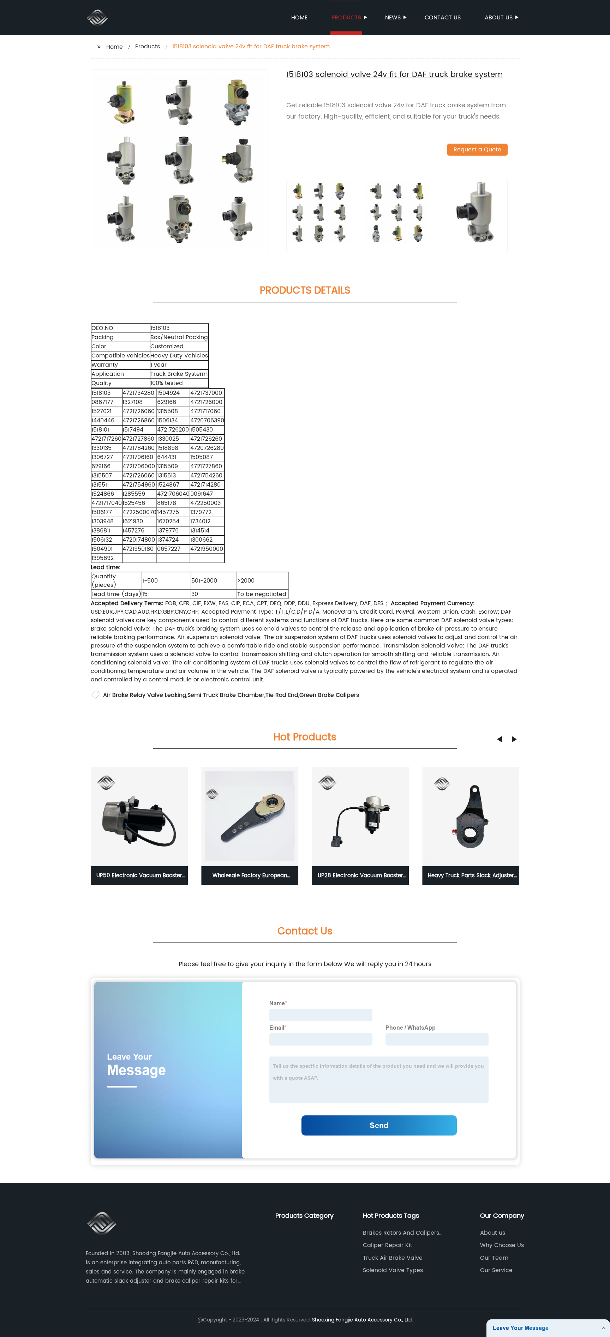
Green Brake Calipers (329, 695)
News (393, 17)
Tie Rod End (281, 695)
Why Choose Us (502, 1245)
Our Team (494, 1258)
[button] (499, 739)
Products (346, 17)
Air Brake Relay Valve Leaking (144, 695)
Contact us (443, 17)
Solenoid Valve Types (393, 1270)
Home (299, 17)
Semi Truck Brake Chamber (225, 695)
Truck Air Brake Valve (393, 1258)
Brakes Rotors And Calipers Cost (401, 1233)
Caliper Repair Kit (387, 1245)
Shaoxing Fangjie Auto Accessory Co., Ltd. (362, 1320)
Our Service (496, 1270)
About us (499, 17)
